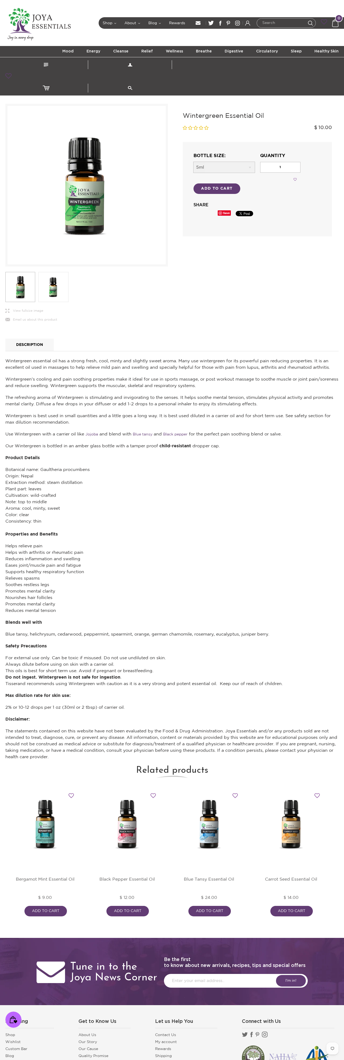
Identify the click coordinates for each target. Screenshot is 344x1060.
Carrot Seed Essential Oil (291, 879)
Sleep (296, 51)
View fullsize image (24, 311)
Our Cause (88, 1049)
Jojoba (91, 434)
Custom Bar (16, 1049)
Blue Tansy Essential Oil (209, 879)
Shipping (163, 1056)
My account (166, 1042)
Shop (110, 23)
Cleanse (120, 51)
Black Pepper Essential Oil (127, 879)
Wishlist (13, 1042)
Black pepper (175, 434)
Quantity (272, 156)
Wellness (174, 51)
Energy (93, 51)
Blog (154, 23)
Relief (147, 51)
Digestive (234, 51)
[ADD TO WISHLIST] (295, 179)
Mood (68, 51)
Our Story (87, 1042)
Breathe (204, 51)
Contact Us (165, 1035)
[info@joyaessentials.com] (198, 23)
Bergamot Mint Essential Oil (45, 879)
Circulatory (267, 51)
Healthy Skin (326, 51)
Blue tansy (142, 434)
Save (226, 213)
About (132, 23)
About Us (87, 1035)
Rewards (177, 23)
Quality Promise (93, 1056)
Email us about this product (31, 320)
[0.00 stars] (196, 128)
